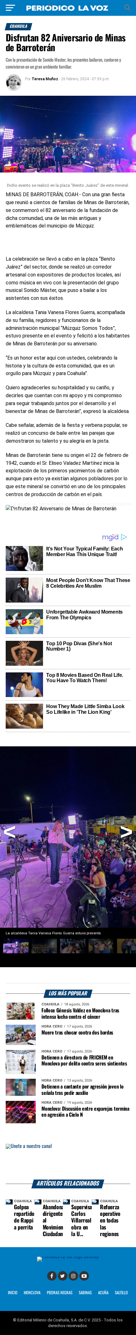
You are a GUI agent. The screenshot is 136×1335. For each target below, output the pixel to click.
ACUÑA (103, 1292)
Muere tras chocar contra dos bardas (77, 1032)
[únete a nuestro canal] (68, 1162)
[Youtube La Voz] (84, 1276)
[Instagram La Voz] (73, 1276)
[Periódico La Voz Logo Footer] (68, 1258)
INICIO (12, 1292)
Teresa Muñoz (45, 79)
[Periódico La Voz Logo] (68, 7)
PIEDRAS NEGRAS (59, 1292)
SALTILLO (121, 1292)
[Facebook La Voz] (52, 1276)
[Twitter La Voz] (62, 1276)
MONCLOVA (32, 1292)
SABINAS (85, 1292)
